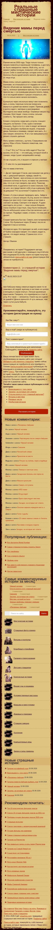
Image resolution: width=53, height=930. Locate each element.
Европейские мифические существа (21, 889)
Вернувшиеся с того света (20, 389)
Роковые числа (15, 399)
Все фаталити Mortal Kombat (18, 543)
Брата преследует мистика (29, 498)
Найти (43, 613)
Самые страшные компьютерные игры (22, 835)
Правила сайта (40, 918)
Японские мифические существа (20, 880)
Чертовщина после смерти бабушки (34, 438)
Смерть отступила (26, 485)
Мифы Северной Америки (17, 884)
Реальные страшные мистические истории (26, 11)
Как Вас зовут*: (12, 320)
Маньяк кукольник (24, 481)
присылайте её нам (23, 257)
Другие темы (35, 911)
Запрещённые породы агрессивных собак (23, 898)
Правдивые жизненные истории (19, 902)
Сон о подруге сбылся (16, 556)
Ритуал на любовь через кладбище (33, 461)
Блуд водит (23, 494)
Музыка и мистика (16, 397)
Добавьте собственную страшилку (18, 361)
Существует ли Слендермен (18, 853)
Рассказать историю (27, 412)
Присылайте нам (11, 922)
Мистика (18, 908)
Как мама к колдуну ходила (28, 525)
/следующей (27, 366)
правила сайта (35, 350)
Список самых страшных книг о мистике (22, 893)
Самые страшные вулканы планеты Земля (23, 547)
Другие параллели (14, 571)
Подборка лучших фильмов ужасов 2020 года (25, 817)
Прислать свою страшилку (16, 913)
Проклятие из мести (25, 456)
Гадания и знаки (22, 911)
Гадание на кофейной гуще (17, 768)
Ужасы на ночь (29, 908)
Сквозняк (21, 447)
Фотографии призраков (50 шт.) (19, 858)
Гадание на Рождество (16, 840)
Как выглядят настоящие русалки (20, 867)
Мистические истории (21, 19)
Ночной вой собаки (24, 452)
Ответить (7, 305)
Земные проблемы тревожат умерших (24, 602)
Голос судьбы (22, 514)
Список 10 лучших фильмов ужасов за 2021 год (26, 813)
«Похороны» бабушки (25, 425)
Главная (6, 19)
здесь (11, 371)
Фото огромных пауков (16, 871)
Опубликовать (26, 353)
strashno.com (26, 916)
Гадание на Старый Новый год (19, 849)
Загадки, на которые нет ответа (22, 392)
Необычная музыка (17, 402)
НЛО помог (23, 490)
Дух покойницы (13, 551)
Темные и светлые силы (28, 470)
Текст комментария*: (14, 339)
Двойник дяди (12, 560)
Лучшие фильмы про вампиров (19, 831)
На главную (9, 908)
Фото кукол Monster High (16, 862)
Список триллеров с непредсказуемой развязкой (26, 826)
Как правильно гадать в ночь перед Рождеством (26, 844)
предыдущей (16, 366)
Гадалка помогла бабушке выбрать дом (22, 782)
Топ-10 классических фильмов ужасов (22, 808)
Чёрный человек (20, 429)
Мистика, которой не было (20, 599)
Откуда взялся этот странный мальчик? (26, 394)
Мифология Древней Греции (18, 875)
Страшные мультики (15, 822)
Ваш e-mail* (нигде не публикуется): (21, 330)
